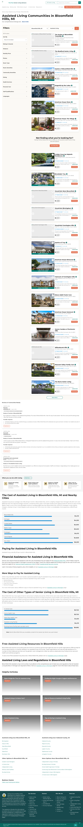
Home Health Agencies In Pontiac (50, 767)
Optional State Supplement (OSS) (25, 564)
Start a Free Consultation (73, 7)
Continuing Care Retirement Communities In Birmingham (57, 769)
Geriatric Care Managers (8, 761)
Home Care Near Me (75, 807)
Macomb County (46, 746)
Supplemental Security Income (49, 564)
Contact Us (59, 811)
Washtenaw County (47, 751)
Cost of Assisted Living (11, 719)
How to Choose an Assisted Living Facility (57, 699)
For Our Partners (47, 805)
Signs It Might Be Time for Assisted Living (17, 679)
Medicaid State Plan (60, 560)
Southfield (5, 749)
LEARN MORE (75, 42)
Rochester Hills (6, 754)
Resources (32, 803)
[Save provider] (53, 35)
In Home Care (5, 764)
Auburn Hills (5, 743)
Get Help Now (54, 145)
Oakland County (46, 741)
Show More (54, 397)
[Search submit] (77, 28)
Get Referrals (46, 803)
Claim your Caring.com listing (10, 782)
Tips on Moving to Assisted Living (55, 719)
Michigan (18, 11)
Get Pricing (74, 44)
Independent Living (7, 767)
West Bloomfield (6, 746)
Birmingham (5, 741)
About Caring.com (61, 797)
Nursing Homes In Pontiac (49, 764)
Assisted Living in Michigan (46, 567)
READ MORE (25, 21)
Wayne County (46, 743)
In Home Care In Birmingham (49, 774)
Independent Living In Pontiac (50, 761)
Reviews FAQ (60, 807)
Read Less (27, 477)
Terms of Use (14, 815)
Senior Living (5, 11)
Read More (7, 680)
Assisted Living (12, 11)
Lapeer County (46, 749)
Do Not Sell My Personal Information (33, 814)
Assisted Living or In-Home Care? (14, 699)
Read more (6, 425)
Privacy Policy (33, 811)
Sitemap (31, 807)
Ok (75, 825)
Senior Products (33, 805)
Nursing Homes (6, 772)
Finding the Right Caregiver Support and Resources (61, 679)
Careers (59, 809)
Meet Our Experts (61, 799)
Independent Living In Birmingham (51, 772)
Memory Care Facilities (8, 769)
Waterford (5, 751)
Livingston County (46, 754)
